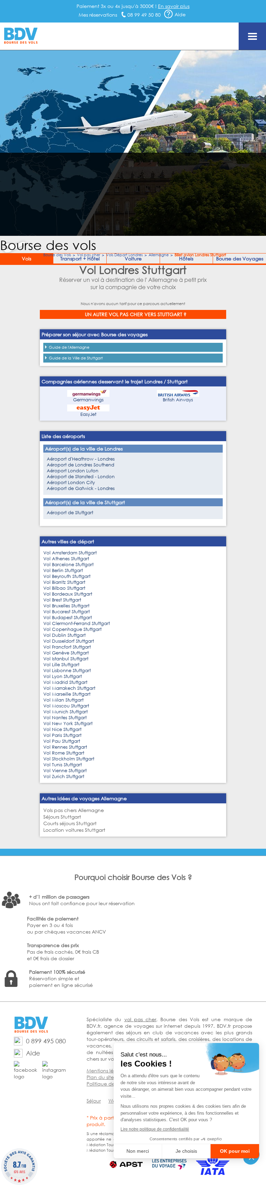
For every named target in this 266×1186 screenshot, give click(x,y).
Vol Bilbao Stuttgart (64, 588)
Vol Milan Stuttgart (63, 700)
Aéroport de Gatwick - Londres (81, 488)
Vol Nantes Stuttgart (65, 718)
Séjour (94, 1100)
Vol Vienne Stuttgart (65, 771)
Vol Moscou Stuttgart (66, 706)
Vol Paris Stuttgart (62, 735)
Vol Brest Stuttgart (62, 600)
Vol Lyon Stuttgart (62, 676)
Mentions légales (106, 1070)
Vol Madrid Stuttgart (65, 682)
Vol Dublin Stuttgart (64, 635)
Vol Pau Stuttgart (61, 741)
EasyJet (88, 414)
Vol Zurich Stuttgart (63, 776)
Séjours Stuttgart (62, 816)
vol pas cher (140, 1019)
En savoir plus (173, 6)
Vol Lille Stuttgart (61, 665)
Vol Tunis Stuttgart (62, 765)
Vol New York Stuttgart (67, 723)
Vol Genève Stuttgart (66, 653)
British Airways (178, 400)
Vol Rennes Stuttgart (65, 747)
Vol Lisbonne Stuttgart (67, 671)
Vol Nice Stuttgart (62, 729)
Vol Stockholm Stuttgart (68, 759)
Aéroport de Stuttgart (70, 513)
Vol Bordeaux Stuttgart (67, 594)
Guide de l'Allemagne (69, 347)
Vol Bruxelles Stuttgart (66, 606)
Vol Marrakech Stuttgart (69, 688)
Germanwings (88, 400)
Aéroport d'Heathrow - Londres (81, 459)
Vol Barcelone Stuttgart (68, 565)
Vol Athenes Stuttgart (66, 559)
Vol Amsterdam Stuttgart (70, 553)
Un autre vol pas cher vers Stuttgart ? (135, 314)
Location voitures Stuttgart (74, 830)
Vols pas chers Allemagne (73, 810)
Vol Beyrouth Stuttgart (66, 576)
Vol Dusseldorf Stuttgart (68, 641)
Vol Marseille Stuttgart (66, 694)
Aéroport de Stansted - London (81, 477)
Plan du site (100, 1077)
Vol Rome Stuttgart (63, 753)
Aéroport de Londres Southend (80, 465)
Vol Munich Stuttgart (65, 712)
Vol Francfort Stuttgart (67, 647)
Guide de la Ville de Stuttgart (76, 358)
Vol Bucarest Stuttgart (66, 612)
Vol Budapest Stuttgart (67, 618)
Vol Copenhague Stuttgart (72, 629)
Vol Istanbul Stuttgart (65, 659)
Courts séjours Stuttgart (70, 823)
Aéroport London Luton (72, 471)
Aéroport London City (71, 482)
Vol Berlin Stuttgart (63, 570)
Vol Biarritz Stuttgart (64, 582)
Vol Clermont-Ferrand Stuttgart (76, 623)
